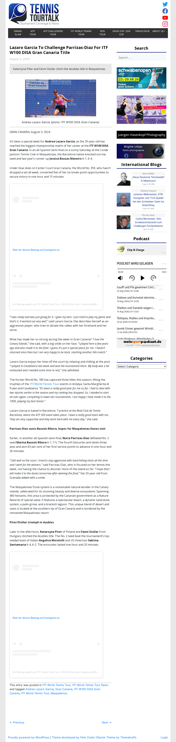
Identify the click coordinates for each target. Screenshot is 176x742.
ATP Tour (33, 33)
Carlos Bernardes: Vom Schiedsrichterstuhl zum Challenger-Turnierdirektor (148, 222)
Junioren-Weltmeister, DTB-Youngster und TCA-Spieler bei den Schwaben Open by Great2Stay (148, 200)
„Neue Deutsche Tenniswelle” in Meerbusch (148, 179)
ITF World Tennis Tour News (90, 685)
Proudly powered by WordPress (28, 737)
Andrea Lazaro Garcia (39, 689)
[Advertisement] (133, 13)
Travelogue (142, 31)
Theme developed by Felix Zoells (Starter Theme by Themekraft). (94, 737)
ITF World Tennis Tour (81, 33)
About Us (158, 31)
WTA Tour (102, 33)
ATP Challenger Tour (53, 33)
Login (164, 737)
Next (107, 722)
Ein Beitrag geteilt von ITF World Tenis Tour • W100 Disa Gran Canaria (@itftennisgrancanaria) (64, 304)
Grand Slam (18, 33)
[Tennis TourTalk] (33, 13)
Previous (17, 722)
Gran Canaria (63, 689)
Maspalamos (59, 693)
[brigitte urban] (126, 155)
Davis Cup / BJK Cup (121, 33)
